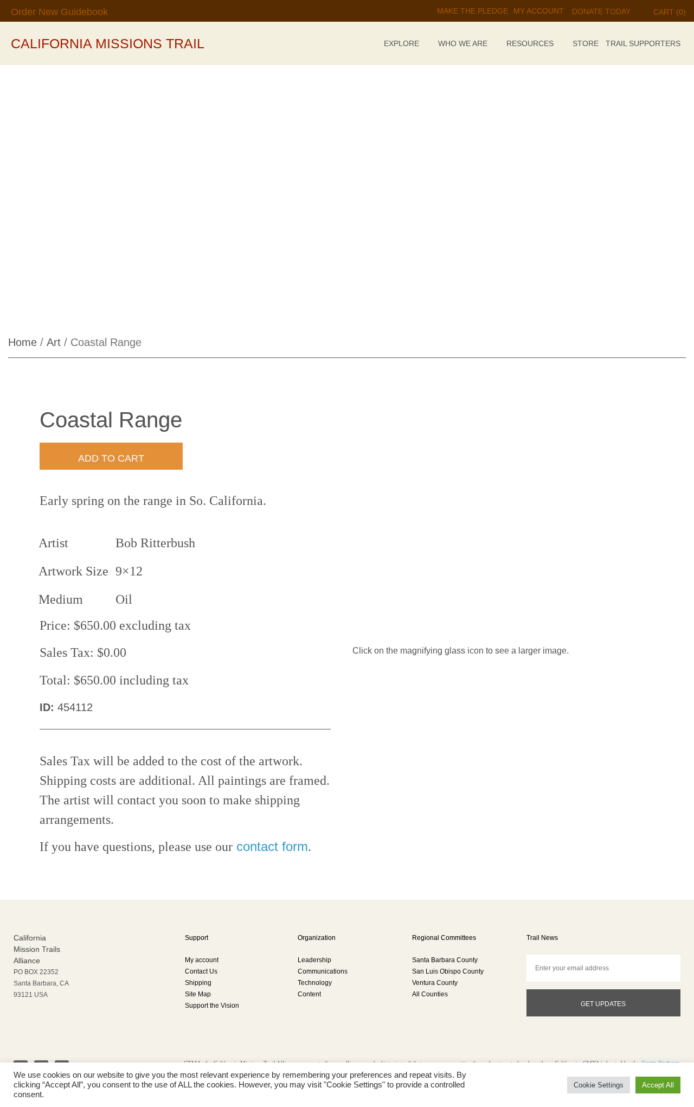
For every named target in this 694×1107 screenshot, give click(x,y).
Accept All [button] (658, 1085)
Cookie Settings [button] (599, 1085)
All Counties (430, 994)
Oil (123, 599)
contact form (270, 846)
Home (22, 342)
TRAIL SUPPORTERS (643, 43)
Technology (315, 983)
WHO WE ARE (462, 43)
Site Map (198, 994)
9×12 (129, 571)
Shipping (198, 983)
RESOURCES (530, 43)
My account (202, 960)
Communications (323, 971)
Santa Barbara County (445, 960)
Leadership (314, 960)
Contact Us (201, 971)
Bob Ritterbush (155, 543)
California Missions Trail (107, 43)
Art (54, 342)
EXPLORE (401, 43)
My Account (538, 11)
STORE (586, 43)
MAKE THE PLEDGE (472, 11)
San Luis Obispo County (448, 971)
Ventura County (435, 983)
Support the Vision (212, 1005)
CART (669, 12)
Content (309, 994)
